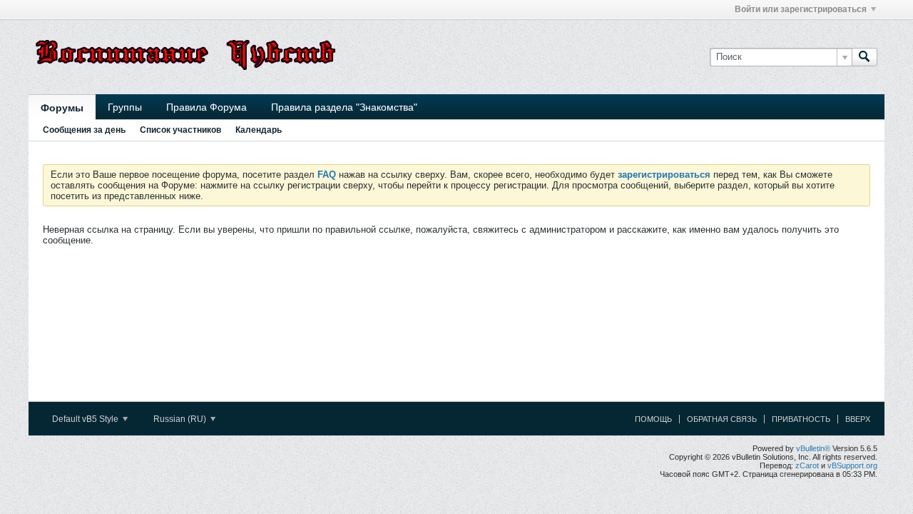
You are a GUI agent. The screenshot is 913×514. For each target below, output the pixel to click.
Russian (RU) (180, 419)
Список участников (180, 130)
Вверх (857, 419)
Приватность (801, 419)
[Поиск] (864, 57)
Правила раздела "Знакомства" (344, 107)
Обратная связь (722, 419)
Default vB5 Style (86, 419)
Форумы (62, 108)
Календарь (258, 130)
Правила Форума (206, 107)
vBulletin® (813, 448)
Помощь (653, 419)
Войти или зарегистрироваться (801, 9)
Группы (125, 107)
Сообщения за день (84, 130)
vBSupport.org (852, 465)
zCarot (807, 465)
